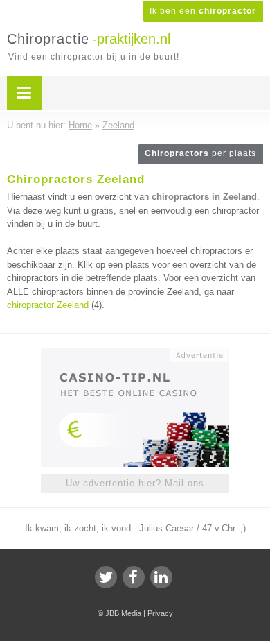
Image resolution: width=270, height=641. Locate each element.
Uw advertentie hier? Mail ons (135, 483)
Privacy (160, 613)
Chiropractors (200, 153)
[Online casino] (135, 354)
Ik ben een (203, 11)
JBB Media (123, 613)
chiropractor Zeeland (48, 305)
